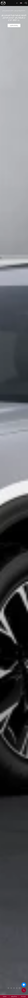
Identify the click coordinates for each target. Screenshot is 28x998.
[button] (23, 990)
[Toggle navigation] (25, 3)
